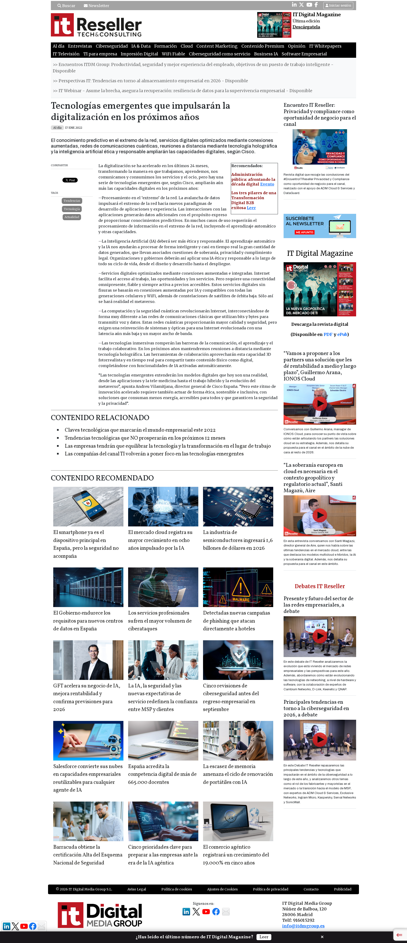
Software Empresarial (304, 54)
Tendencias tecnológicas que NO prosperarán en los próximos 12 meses (145, 438)
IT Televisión (66, 54)
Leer (251, 207)
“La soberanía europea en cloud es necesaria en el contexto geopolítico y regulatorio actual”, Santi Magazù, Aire (313, 478)
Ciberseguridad (112, 46)
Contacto (311, 889)
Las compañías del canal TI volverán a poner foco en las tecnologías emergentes (154, 454)
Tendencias (72, 201)
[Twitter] (301, 4)
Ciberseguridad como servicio (219, 54)
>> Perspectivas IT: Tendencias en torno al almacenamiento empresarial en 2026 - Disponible (150, 80)
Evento (267, 184)
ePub (342, 334)
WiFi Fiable (173, 54)
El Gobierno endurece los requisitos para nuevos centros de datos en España (88, 621)
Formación (165, 46)
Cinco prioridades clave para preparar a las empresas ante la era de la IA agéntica (163, 855)
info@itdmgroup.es (303, 926)
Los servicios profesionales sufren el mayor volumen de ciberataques (160, 621)
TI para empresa (100, 54)
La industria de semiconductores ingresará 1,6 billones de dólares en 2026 (238, 540)
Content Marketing (217, 46)
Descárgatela (306, 27)
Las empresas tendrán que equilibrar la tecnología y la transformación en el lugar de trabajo (168, 446)
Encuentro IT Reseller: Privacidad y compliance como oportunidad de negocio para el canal (320, 115)
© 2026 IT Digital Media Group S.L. (84, 889)
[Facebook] (316, 4)
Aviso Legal (136, 889)
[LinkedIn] (294, 4)
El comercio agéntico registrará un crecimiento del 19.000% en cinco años (236, 855)
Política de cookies (176, 889)
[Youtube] (309, 4)
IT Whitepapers (325, 46)
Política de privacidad (270, 889)
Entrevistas (80, 46)
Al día (58, 46)
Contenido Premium (262, 46)
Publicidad (342, 889)
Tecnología (72, 209)
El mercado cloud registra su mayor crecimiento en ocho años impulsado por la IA (160, 540)
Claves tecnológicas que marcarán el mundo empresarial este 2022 (140, 430)
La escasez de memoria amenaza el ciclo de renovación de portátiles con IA (238, 774)
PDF (328, 334)
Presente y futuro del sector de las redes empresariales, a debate (319, 605)
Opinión (296, 46)
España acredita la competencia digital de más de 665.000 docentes (162, 774)
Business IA (266, 54)
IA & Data (141, 46)
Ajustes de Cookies (222, 889)
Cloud (187, 46)
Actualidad (72, 217)
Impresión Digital (139, 54)
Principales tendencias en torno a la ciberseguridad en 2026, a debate (316, 709)
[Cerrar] (322, 936)
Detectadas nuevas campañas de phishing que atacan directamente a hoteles (236, 621)
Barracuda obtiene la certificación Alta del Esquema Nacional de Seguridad (87, 855)
